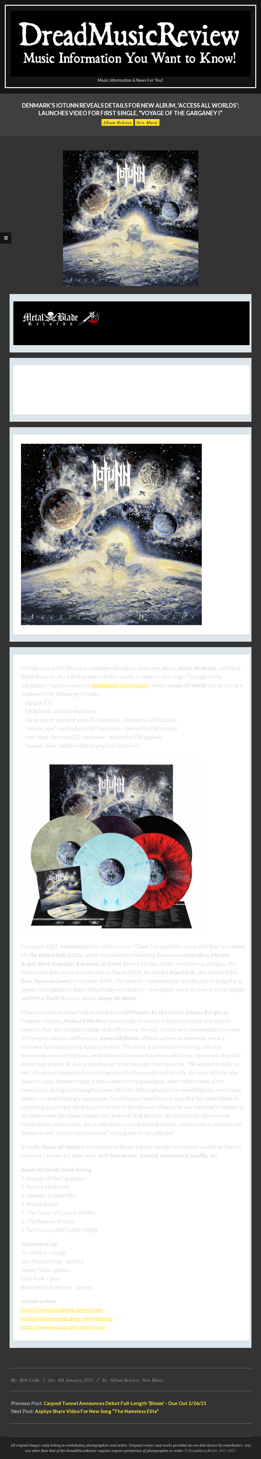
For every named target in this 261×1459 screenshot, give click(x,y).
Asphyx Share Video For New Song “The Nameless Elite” (97, 1411)
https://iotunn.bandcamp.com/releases (67, 1318)
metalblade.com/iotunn (119, 685)
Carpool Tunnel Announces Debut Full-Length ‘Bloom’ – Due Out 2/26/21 (125, 1403)
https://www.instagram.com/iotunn (63, 1327)
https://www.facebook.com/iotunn (62, 1309)
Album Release (117, 122)
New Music (147, 122)
